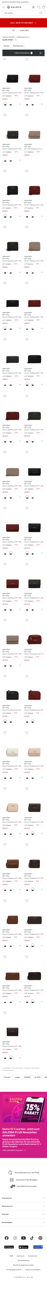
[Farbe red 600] (32, 497)
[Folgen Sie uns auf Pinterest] (40, 1238)
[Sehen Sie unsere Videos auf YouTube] (23, 1238)
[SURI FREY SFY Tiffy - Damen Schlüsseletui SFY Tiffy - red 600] (34, 632)
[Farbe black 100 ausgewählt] (5, 103)
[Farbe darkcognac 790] (16, 103)
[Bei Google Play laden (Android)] (9, 1247)
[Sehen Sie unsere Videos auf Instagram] (15, 1238)
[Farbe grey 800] (38, 384)
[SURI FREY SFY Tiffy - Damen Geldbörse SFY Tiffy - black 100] (12, 71)
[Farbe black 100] (27, 103)
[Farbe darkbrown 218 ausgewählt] (32, 833)
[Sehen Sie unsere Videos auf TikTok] (32, 1238)
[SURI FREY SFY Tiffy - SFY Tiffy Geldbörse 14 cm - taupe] (34, 127)
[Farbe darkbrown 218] (10, 103)
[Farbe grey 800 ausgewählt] (38, 440)
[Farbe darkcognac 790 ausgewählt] (16, 889)
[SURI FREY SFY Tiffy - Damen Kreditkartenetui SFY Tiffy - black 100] (12, 688)
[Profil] (33, 7)
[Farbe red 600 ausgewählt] (10, 553)
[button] (16, 2)
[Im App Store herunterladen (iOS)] (23, 1247)
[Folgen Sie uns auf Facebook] (6, 1238)
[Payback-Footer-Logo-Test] (38, 1247)
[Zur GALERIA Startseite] (14, 7)
